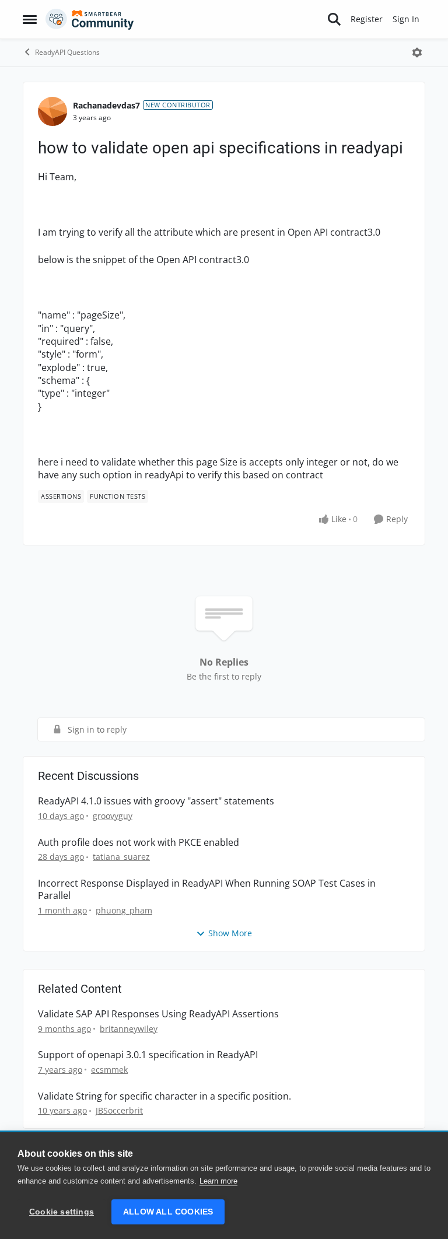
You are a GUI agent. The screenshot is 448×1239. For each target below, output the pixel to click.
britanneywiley (129, 1028)
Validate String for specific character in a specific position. (164, 1096)
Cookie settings (61, 1212)
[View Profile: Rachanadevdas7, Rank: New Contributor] (52, 111)
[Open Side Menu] (30, 19)
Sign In (406, 18)
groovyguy (112, 815)
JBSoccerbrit (119, 1110)
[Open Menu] (417, 52)
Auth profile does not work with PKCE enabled (138, 842)
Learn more (218, 1181)
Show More (230, 933)
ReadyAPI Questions (67, 52)
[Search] (334, 19)
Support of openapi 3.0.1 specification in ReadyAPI (148, 1055)
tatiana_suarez (121, 856)
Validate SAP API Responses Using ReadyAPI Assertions (158, 1014)
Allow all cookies (168, 1212)
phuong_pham (124, 910)
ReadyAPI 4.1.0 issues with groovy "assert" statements (156, 801)
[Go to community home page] (90, 19)
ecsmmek (109, 1069)
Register (367, 18)
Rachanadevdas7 (106, 105)
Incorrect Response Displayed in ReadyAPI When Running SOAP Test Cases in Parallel (207, 889)
